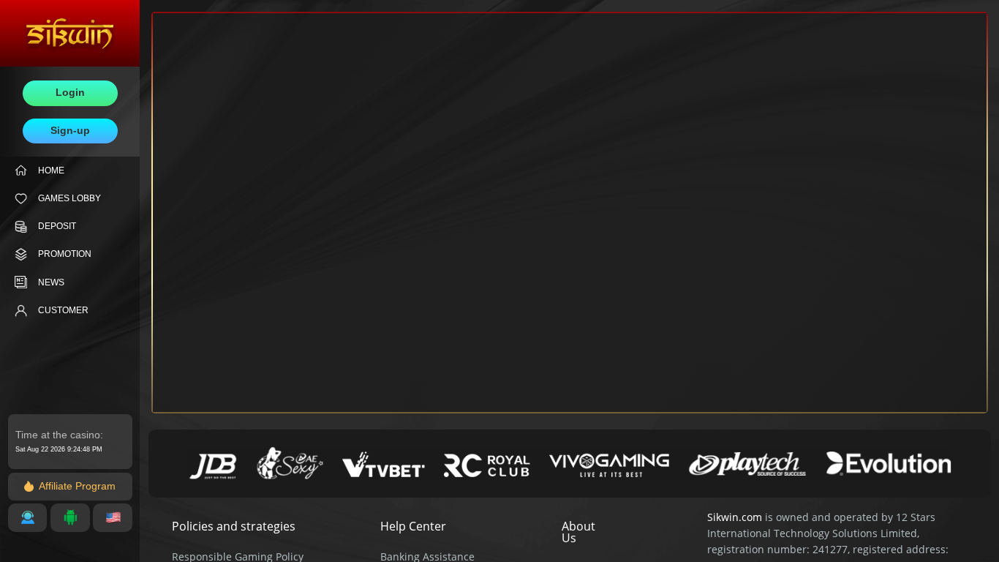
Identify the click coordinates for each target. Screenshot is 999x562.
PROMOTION (64, 254)
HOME (51, 170)
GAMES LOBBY (69, 198)
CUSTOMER (63, 310)
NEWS (51, 282)
